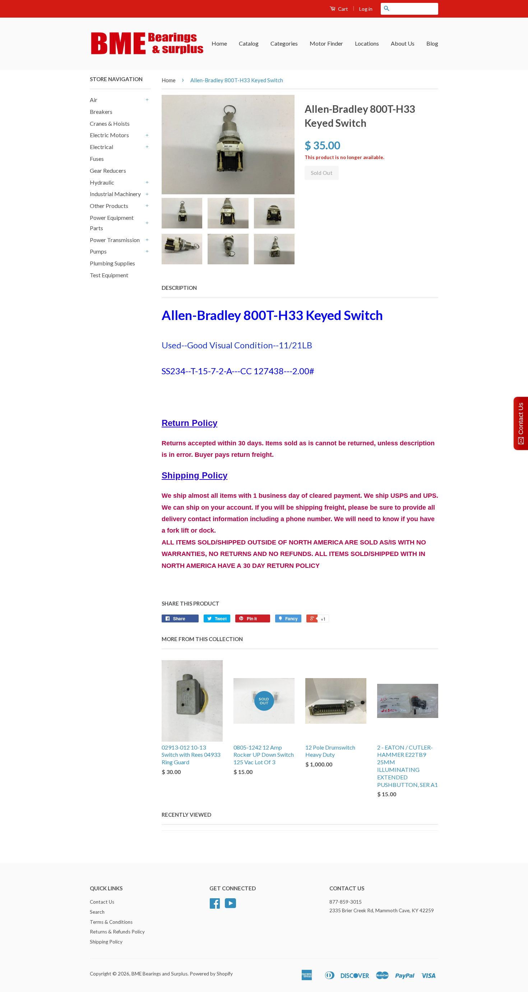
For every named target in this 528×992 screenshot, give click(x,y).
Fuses (97, 158)
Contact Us (102, 902)
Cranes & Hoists (110, 123)
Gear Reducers (108, 170)
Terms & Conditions (111, 922)
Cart (342, 9)
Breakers (101, 111)
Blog (432, 43)
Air (93, 99)
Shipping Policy (106, 942)
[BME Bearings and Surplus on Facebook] (214, 906)
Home (219, 43)
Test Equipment (109, 275)
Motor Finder (326, 43)
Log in (365, 9)
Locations (367, 43)
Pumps (98, 251)
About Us (402, 43)
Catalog (249, 43)
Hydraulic (102, 182)
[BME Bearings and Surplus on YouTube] (230, 906)
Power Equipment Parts (112, 222)
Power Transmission (115, 239)
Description (179, 287)
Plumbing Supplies (112, 263)
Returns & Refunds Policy (117, 932)
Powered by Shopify (211, 974)
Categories (284, 43)
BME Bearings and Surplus (159, 974)
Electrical (101, 146)
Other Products (109, 205)
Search (97, 912)
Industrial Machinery (115, 193)
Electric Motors (109, 134)
